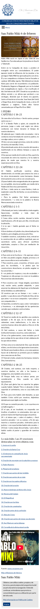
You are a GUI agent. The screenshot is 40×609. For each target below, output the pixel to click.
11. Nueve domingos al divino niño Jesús (16, 490)
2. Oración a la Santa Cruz (10, 449)
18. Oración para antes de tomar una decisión (18, 519)
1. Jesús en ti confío (8, 445)
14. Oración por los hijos (10, 502)
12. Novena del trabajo (9, 494)
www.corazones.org (15, 568)
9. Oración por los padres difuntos (14, 481)
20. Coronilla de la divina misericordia (15, 527)
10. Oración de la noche (10, 485)
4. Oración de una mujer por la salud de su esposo (19, 460)
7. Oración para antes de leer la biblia (15, 473)
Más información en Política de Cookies (18, 600)
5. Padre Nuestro (7, 465)
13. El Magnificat (7, 498)
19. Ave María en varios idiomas (13, 523)
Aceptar (6, 604)
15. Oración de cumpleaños (11, 506)
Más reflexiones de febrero (11, 573)
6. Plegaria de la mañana (10, 469)
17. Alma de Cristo (8, 515)
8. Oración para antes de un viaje (13, 477)
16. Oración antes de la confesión (13, 510)
